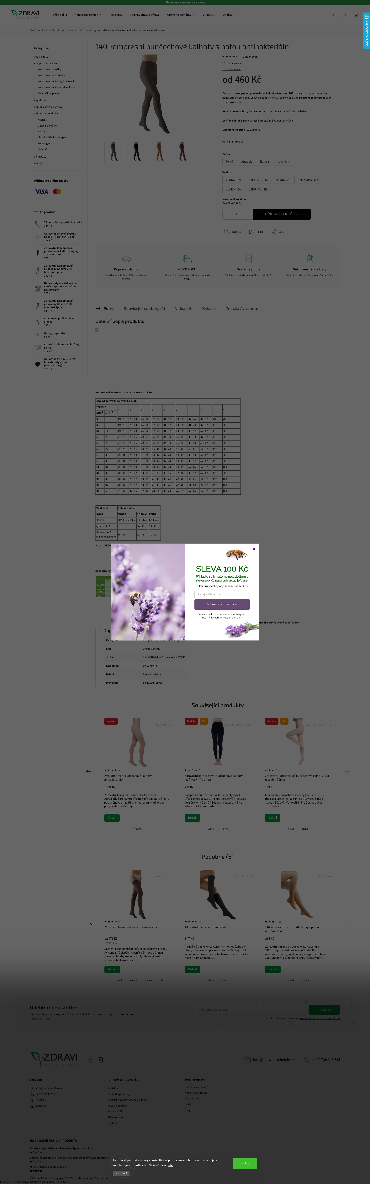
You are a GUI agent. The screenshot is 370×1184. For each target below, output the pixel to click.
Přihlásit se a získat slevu (222, 604)
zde (170, 1165)
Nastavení (121, 1173)
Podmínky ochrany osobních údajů (222, 617)
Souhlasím (245, 1163)
